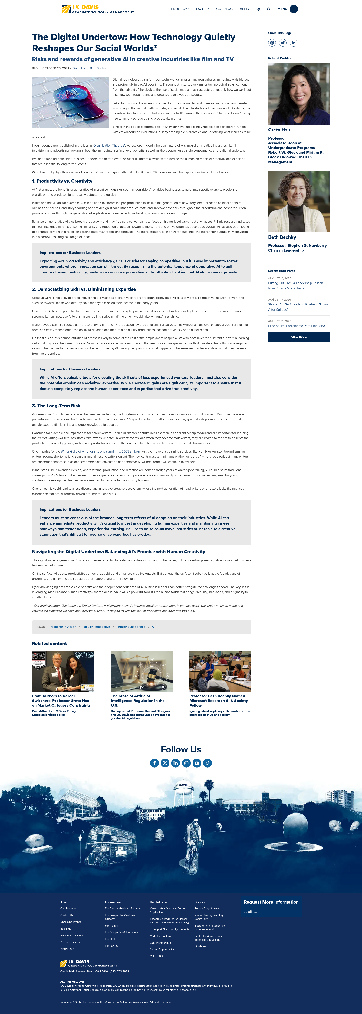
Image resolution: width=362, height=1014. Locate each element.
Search (269, 9)
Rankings (65, 928)
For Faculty (111, 945)
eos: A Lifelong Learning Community (209, 917)
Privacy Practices (70, 942)
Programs (180, 9)
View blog (299, 337)
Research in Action (63, 627)
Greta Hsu (80, 68)
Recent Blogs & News (207, 908)
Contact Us (66, 915)
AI (153, 627)
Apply (245, 9)
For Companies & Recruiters (121, 932)
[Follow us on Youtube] (197, 763)
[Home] (98, 9)
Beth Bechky (98, 68)
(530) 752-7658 (119, 971)
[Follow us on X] (165, 763)
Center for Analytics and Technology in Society (209, 937)
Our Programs (68, 908)
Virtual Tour (67, 948)
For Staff (110, 939)
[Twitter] (283, 42)
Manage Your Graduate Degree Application (168, 910)
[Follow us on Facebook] (154, 763)
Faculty (203, 9)
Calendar (224, 9)
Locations (258, 9)
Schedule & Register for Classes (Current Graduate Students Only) (169, 920)
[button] (288, 9)
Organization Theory (107, 145)
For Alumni (111, 925)
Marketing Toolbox (160, 936)
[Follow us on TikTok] (207, 763)
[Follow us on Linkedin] (175, 763)
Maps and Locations (72, 935)
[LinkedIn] (293, 42)
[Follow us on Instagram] (186, 763)
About (64, 902)
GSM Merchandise (160, 942)
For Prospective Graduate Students (120, 917)
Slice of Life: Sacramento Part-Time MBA (296, 326)
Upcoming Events (70, 921)
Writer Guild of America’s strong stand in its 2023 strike (99, 451)
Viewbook (200, 946)
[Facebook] (272, 42)
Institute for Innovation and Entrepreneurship (210, 927)
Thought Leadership (131, 627)
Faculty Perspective (96, 627)
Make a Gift (156, 956)
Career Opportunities (162, 949)
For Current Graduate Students (123, 908)
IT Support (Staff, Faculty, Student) (169, 929)
